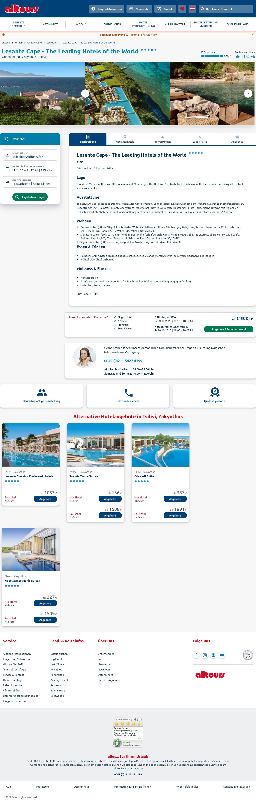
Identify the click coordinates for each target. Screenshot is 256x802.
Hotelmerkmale (125, 141)
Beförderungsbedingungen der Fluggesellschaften (21, 698)
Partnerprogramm (108, 680)
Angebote (237, 141)
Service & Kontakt (13, 674)
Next (248, 93)
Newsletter (104, 664)
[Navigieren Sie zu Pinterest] (213, 655)
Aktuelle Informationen (17, 653)
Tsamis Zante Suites (84, 476)
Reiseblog (56, 669)
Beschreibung (88, 141)
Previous (85, 93)
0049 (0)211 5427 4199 (123, 360)
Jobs (100, 659)
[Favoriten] (182, 9)
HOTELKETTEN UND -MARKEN (206, 24)
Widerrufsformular (187, 786)
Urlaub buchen (59, 653)
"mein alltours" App (14, 669)
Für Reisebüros (12, 690)
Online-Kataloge (12, 680)
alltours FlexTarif (13, 664)
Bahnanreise (57, 690)
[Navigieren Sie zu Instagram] (204, 655)
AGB (8, 786)
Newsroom (104, 669)
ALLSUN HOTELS (175, 24)
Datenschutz (105, 674)
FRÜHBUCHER (112, 24)
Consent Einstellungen (236, 786)
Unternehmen (106, 653)
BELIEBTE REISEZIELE (18, 24)
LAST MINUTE (50, 24)
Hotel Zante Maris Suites (22, 580)
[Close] (253, 34)
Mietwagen (57, 695)
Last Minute (57, 664)
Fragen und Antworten (16, 659)
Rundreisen (57, 674)
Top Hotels (56, 659)
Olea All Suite (144, 476)
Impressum (42, 786)
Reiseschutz (57, 685)
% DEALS (81, 24)
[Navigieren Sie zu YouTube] (222, 655)
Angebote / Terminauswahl (229, 329)
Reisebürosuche (12, 685)
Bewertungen (162, 141)
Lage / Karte (200, 141)
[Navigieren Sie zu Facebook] (196, 655)
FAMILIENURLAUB (238, 24)
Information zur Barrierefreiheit (132, 786)
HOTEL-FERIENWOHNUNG (143, 24)
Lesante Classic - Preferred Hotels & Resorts (30, 476)
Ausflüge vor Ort (60, 680)
